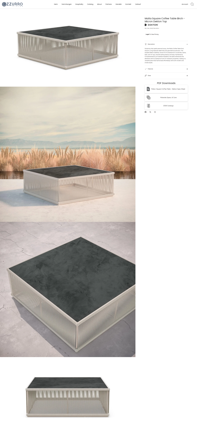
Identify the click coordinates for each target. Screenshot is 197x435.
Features (150, 69)
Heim (56, 4)
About (99, 4)
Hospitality (79, 4)
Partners (109, 4)
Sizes (149, 75)
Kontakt (128, 4)
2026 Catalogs (168, 106)
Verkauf (138, 4)
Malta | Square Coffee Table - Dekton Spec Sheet (168, 89)
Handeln (119, 4)
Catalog (90, 4)
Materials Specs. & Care (168, 97)
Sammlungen (67, 4)
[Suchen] (192, 4)
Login (147, 34)
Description (151, 44)
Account (185, 4)
